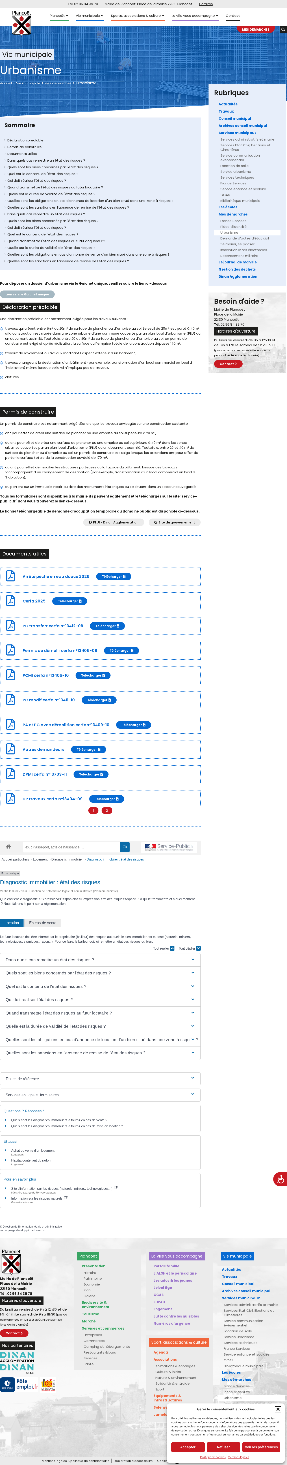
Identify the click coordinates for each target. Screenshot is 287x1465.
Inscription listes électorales (243, 250)
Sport (160, 1389)
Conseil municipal (235, 118)
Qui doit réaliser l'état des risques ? (36, 180)
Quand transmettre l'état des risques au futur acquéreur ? (56, 241)
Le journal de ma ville (238, 262)
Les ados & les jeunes (173, 1280)
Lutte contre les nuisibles (176, 1316)
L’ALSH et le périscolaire (175, 1273)
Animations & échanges (175, 1366)
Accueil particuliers (16, 859)
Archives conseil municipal (243, 125)
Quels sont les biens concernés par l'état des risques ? (52, 167)
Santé (89, 1364)
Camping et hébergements (107, 1346)
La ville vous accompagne (193, 15)
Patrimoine (93, 1278)
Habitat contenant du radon (30, 1160)
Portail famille (166, 1266)
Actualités (228, 104)
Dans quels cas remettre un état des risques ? (46, 160)
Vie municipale (88, 15)
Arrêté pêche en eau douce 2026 (56, 576)
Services (91, 1358)
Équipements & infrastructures (168, 1398)
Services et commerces (103, 1328)
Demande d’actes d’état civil (244, 238)
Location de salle (234, 165)
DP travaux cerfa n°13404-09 (53, 799)
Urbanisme (229, 232)
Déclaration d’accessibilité (133, 1461)
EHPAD (159, 1302)
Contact (233, 15)
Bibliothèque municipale (240, 200)
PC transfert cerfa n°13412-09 (53, 626)
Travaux (226, 111)
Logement (40, 859)
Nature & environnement (176, 1377)
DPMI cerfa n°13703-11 (45, 774)
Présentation (93, 1266)
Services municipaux (238, 132)
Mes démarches (58, 83)
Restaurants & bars (100, 1352)
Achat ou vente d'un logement (32, 1150)
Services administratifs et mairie (247, 139)
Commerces (94, 1340)
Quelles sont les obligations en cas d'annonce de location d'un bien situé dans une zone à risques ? (90, 200)
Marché (89, 1321)
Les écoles (228, 207)
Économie (92, 1284)
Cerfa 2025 (34, 601)
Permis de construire (24, 147)
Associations (165, 1359)
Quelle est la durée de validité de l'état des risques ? (51, 194)
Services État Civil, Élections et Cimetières (245, 147)
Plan (87, 1290)
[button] (278, 1409)
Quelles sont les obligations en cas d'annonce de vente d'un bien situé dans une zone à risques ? (88, 254)
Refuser (223, 1447)
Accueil (6, 83)
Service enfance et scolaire (243, 189)
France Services (233, 183)
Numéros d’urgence (172, 1323)
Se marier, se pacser (237, 244)
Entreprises (93, 1335)
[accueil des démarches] (8, 846)
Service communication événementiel (240, 157)
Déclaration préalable (25, 140)
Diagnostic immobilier (67, 859)
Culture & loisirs (168, 1371)
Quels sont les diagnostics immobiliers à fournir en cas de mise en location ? (67, 1126)
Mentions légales (238, 1457)
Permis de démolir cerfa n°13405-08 (60, 650)
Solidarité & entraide (172, 1383)
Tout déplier (187, 948)
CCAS (225, 194)
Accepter (188, 1447)
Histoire (90, 1272)
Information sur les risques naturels (37, 1198)
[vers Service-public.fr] (169, 847)
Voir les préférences (261, 1447)
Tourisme (90, 1314)
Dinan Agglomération (238, 276)
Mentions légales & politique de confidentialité (75, 1461)
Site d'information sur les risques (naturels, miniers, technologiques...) (62, 1188)
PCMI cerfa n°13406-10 (46, 675)
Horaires (206, 4)
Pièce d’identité (233, 226)
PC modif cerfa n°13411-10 (49, 700)
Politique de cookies (213, 1457)
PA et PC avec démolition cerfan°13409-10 (66, 725)
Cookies (163, 1461)
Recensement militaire (239, 255)
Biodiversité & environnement (95, 1304)
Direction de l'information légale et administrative (32, 1226)
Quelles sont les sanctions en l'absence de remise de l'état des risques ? (68, 207)
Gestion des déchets (237, 269)
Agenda (161, 1352)
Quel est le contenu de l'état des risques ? (42, 173)
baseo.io (40, 1230)
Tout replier (161, 948)
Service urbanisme (235, 171)
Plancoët (57, 15)
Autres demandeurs (43, 749)
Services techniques (237, 177)
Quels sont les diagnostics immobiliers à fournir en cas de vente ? (59, 1120)
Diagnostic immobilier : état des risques (115, 859)
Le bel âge (163, 1287)
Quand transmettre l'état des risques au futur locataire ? (55, 187)
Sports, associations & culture (136, 15)
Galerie (90, 1296)
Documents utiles (22, 153)
